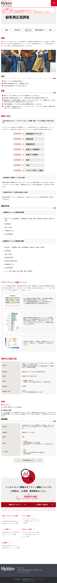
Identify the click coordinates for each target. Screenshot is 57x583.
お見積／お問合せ (42, 504)
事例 (50, 30)
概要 (7, 30)
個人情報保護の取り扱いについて (28, 579)
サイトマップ (40, 579)
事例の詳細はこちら (28, 460)
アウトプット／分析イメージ (28, 30)
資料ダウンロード (15, 504)
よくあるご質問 (16, 579)
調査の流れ (17, 30)
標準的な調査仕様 (39, 30)
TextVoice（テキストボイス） (36, 322)
